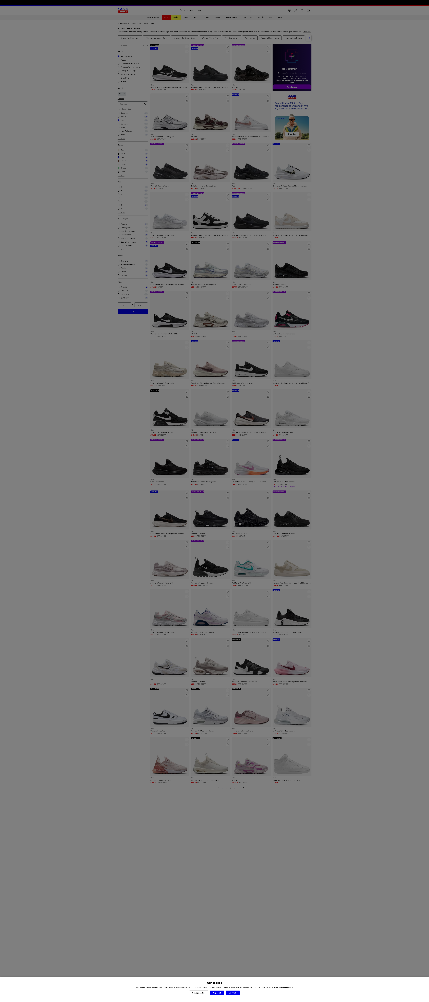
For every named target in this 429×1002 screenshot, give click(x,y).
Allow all (232, 993)
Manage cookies (198, 993)
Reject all (217, 993)
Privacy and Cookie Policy (282, 987)
